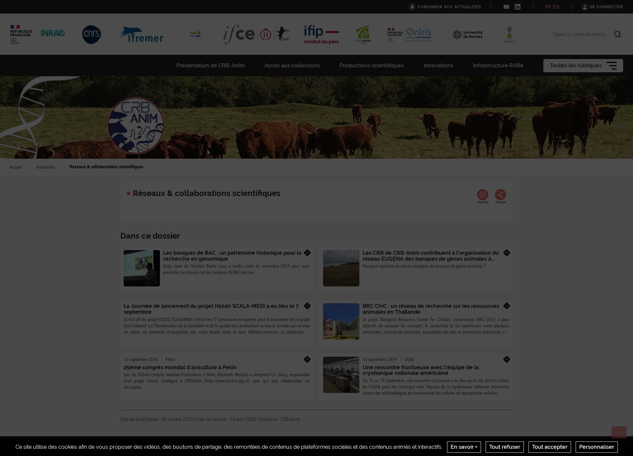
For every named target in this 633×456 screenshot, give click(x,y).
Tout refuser (504, 447)
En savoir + (464, 447)
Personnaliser (596, 447)
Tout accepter (549, 447)
